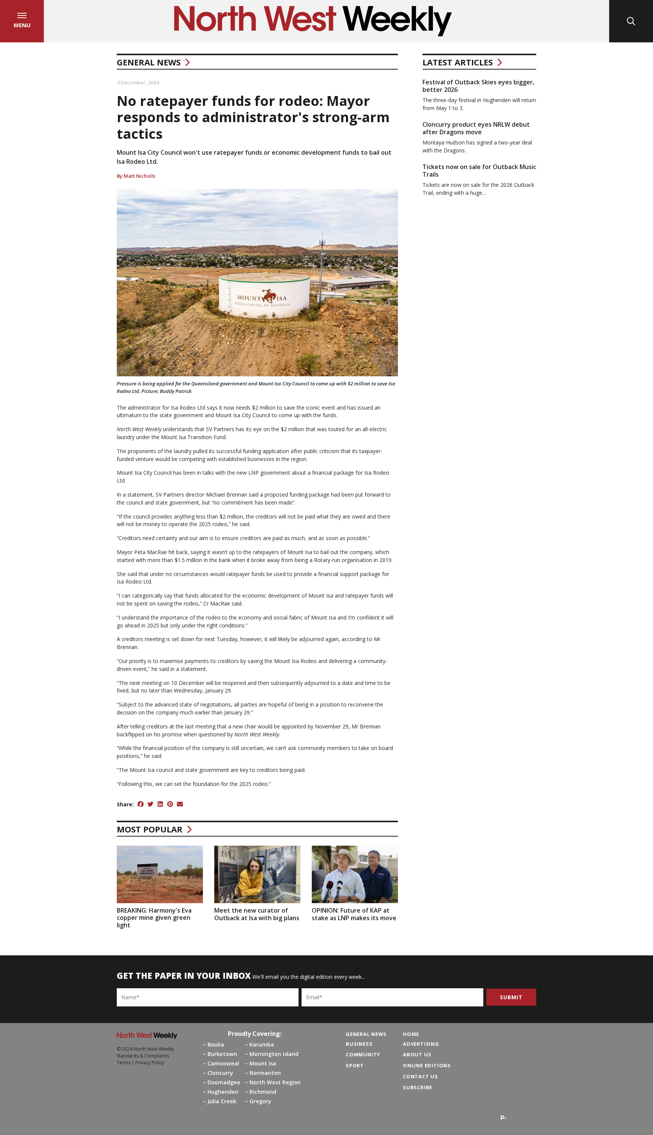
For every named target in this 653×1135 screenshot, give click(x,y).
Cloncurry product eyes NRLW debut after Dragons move (476, 128)
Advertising (421, 1043)
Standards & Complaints (143, 1056)
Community (363, 1054)
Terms (123, 1062)
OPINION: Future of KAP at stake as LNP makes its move (354, 914)
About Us (417, 1054)
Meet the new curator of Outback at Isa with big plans (256, 914)
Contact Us (420, 1076)
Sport (355, 1065)
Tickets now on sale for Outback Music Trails (479, 170)
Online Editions (427, 1065)
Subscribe (417, 1087)
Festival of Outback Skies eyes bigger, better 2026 (478, 85)
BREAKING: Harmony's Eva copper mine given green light (154, 917)
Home (411, 1034)
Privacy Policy (149, 1062)
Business (359, 1043)
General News (149, 62)
